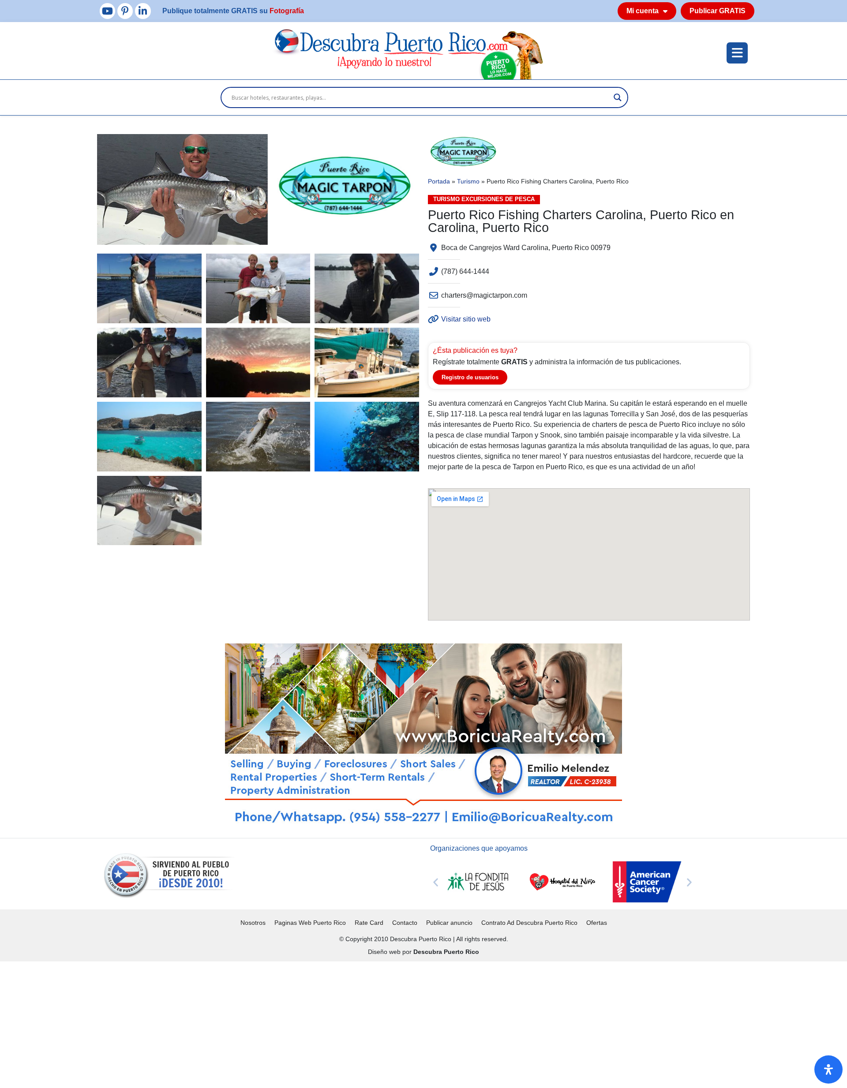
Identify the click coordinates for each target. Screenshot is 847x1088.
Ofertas (596, 922)
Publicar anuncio (449, 922)
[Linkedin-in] (142, 11)
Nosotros (253, 922)
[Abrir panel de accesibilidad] (828, 1069)
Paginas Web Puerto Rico (310, 922)
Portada (439, 181)
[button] (435, 881)
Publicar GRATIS (718, 11)
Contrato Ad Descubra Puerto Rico (529, 922)
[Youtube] (107, 11)
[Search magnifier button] (617, 97)
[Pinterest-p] (125, 11)
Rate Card (369, 922)
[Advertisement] (264, 1023)
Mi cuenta (642, 11)
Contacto (404, 922)
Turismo (468, 181)
